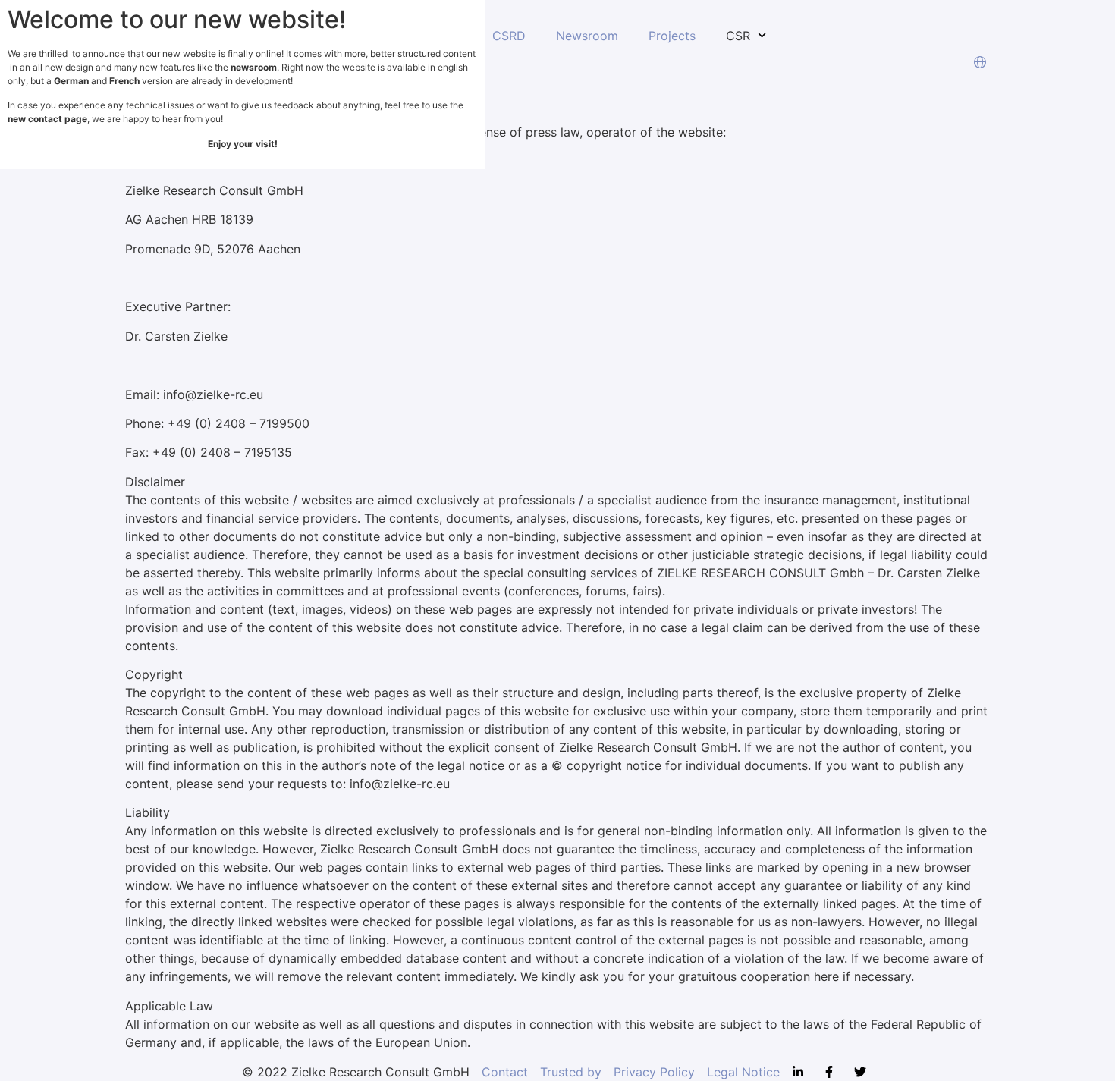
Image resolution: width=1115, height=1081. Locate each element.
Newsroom (587, 35)
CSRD (509, 35)
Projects (672, 35)
